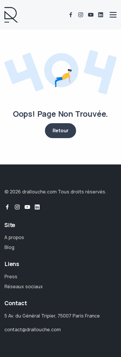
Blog (9, 247)
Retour (61, 130)
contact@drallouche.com (32, 329)
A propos (14, 237)
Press (10, 276)
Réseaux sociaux (23, 286)
